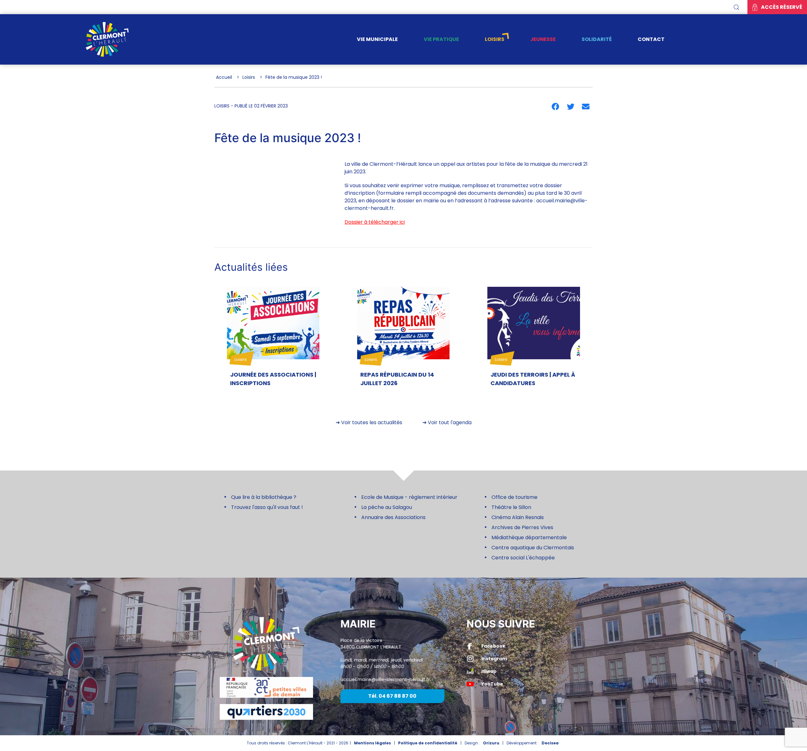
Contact (651, 39)
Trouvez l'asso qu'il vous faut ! (267, 507)
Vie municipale (377, 39)
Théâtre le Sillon (511, 507)
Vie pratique (441, 39)
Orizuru (491, 743)
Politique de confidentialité (427, 743)
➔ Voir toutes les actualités (369, 422)
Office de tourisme (514, 497)
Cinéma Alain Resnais (517, 517)
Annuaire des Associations (393, 517)
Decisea (550, 743)
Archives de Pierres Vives (522, 527)
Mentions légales (372, 743)
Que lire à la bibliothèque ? (263, 497)
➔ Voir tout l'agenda (447, 422)
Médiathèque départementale (529, 537)
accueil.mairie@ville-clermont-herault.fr (385, 679)
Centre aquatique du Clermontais (532, 547)
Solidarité (597, 39)
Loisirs (494, 39)
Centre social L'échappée (523, 557)
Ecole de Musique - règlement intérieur (409, 497)
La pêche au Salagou (386, 507)
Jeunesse (543, 39)
